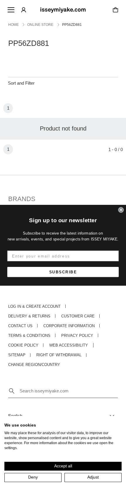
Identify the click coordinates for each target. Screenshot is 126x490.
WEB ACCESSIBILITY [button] (68, 345)
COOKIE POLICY (23, 345)
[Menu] (10, 9)
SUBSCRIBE (63, 272)
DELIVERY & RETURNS (29, 316)
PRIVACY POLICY (77, 335)
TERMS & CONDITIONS (29, 335)
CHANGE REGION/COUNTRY (34, 364)
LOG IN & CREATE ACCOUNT (34, 306)
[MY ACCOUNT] (23, 9)
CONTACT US (20, 326)
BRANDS (21, 199)
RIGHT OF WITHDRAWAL (58, 355)
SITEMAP (16, 355)
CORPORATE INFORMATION (69, 326)
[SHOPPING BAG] (115, 10)
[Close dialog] (121, 210)
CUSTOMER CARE (78, 316)
